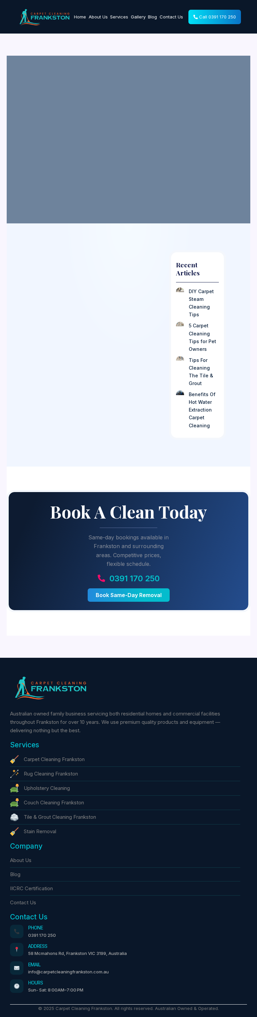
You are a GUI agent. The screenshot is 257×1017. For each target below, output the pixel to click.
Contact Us (171, 16)
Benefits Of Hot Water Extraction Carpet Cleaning (202, 409)
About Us (98, 16)
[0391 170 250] (101, 578)
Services (119, 16)
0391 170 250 (134, 578)
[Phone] (16, 931)
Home (80, 16)
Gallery (138, 16)
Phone (35, 927)
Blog (152, 16)
